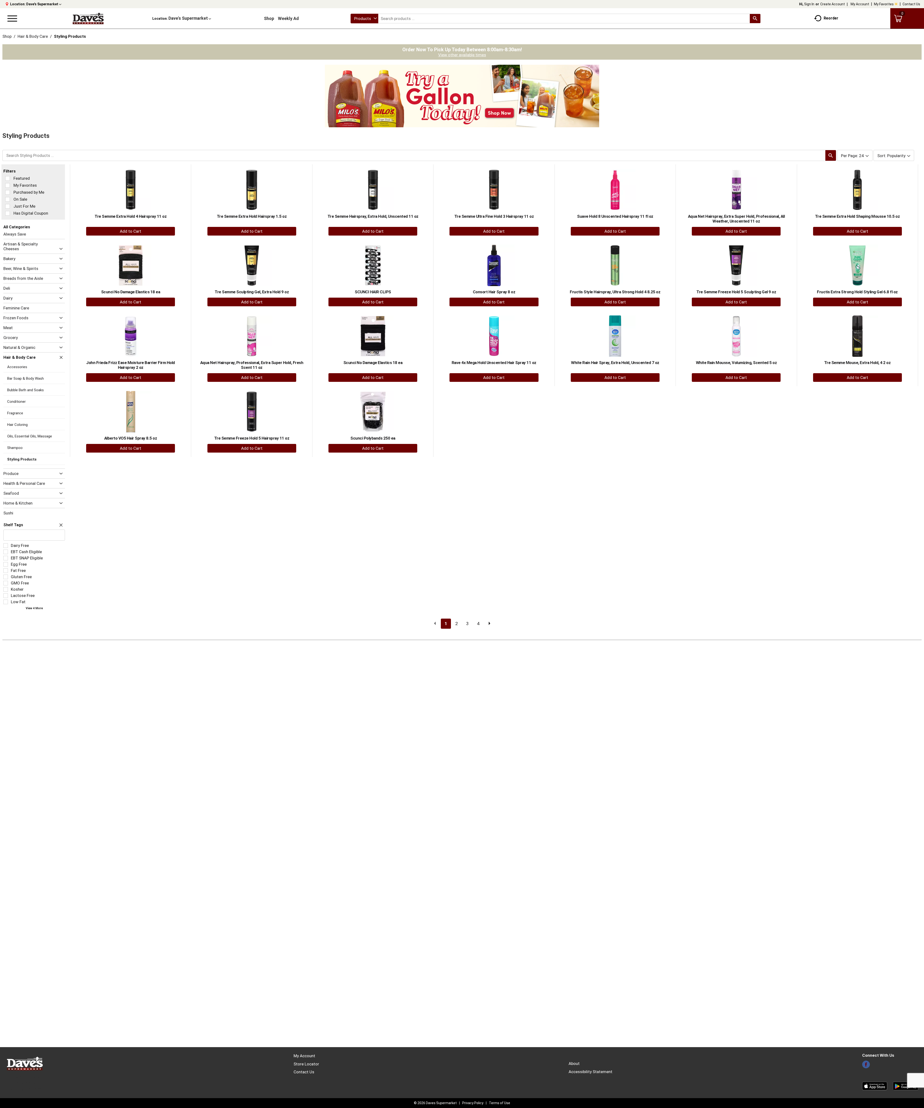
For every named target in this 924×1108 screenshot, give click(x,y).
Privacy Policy (472, 1103)
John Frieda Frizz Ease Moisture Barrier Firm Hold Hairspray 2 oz (130, 365)
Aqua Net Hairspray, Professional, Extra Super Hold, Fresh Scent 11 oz (251, 365)
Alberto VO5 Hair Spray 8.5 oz (130, 438)
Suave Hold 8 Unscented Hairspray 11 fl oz (615, 216)
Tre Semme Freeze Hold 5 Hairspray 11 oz (251, 438)
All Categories (16, 226)
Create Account (832, 4)
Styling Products (70, 36)
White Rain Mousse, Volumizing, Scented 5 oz (736, 362)
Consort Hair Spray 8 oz (494, 291)
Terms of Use (499, 1103)
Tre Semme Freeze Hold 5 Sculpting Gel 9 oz (736, 291)
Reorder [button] (831, 18)
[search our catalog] (755, 18)
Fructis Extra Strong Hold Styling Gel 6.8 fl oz (857, 291)
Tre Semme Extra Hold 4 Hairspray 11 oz (131, 216)
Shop (269, 18)
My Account (860, 4)
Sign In (809, 4)
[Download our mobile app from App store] (874, 1085)
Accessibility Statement (590, 1071)
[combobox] (364, 18)
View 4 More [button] (34, 608)
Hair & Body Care (33, 36)
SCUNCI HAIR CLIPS (373, 291)
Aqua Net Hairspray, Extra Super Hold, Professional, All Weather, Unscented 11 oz (736, 219)
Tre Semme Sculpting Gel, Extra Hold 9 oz (252, 291)
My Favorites (884, 4)
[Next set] (489, 624)
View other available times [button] (462, 54)
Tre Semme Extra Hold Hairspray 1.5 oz (252, 216)
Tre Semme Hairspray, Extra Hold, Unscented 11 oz (372, 216)
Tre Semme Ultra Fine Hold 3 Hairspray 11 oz (494, 216)
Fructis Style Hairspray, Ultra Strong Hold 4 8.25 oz (615, 291)
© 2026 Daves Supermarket (435, 1103)
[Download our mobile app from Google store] (905, 1085)
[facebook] (866, 1065)
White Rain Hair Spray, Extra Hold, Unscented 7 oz (615, 362)
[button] (43, 4)
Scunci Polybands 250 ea (372, 438)
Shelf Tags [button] (13, 525)
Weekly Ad (288, 18)
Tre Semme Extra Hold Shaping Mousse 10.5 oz (857, 216)
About (574, 1063)
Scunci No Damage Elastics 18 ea (130, 291)
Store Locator (306, 1064)
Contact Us (911, 4)
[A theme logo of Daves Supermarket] (88, 18)
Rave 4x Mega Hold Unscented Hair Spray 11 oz (494, 362)
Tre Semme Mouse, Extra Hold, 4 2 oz (857, 362)
